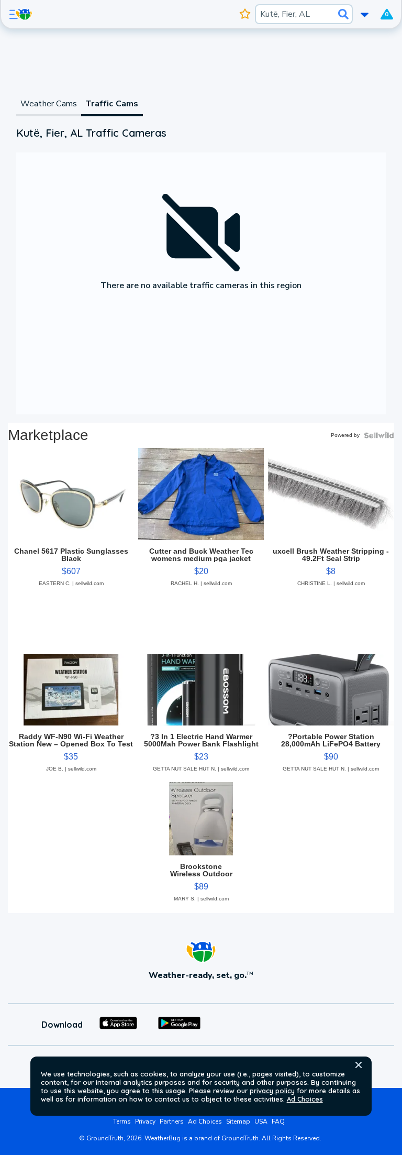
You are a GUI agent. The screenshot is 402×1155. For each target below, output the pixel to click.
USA (260, 1121)
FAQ (278, 1121)
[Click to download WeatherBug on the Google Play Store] (179, 1024)
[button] (358, 1065)
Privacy (145, 1121)
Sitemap (238, 1121)
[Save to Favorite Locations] (245, 14)
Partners (172, 1121)
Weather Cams (48, 103)
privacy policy (272, 1090)
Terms (122, 1121)
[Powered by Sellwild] (379, 435)
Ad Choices (305, 1099)
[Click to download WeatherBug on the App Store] (118, 1024)
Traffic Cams (111, 103)
